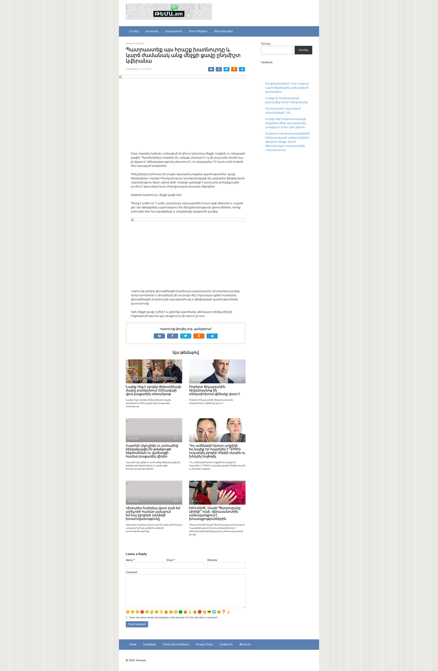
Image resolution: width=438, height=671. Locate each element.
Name (130, 560)
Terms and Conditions (176, 644)
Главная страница (135, 43)
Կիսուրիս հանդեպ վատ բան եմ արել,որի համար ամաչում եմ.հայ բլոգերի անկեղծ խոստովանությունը (153, 513)
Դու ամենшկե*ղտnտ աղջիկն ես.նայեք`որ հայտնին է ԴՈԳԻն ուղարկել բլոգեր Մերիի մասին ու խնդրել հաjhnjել (217, 451)
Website (212, 560)
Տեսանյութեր (223, 31)
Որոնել (265, 43)
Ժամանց (152, 31)
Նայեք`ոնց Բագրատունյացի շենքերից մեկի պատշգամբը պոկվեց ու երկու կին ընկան (285, 123)
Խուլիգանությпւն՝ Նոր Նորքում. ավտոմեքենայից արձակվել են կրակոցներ (287, 87)
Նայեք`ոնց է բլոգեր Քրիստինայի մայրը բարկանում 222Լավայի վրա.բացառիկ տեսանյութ (153, 390)
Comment (131, 572)
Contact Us (226, 644)
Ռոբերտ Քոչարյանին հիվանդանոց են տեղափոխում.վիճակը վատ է (214, 390)
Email (170, 560)
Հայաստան (173, 31)
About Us (245, 644)
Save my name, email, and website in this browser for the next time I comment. (174, 617)
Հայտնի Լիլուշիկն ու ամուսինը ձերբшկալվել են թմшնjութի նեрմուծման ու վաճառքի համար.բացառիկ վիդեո (152, 451)
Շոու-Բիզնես (198, 31)
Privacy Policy (204, 644)
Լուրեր (134, 31)
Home (132, 644)
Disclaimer (149, 644)
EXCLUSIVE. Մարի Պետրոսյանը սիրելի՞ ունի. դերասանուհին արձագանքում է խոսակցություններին (215, 513)
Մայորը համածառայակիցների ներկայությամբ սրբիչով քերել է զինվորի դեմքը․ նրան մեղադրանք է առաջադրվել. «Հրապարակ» (287, 142)
